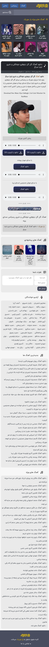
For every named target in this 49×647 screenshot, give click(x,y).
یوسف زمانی (31, 340)
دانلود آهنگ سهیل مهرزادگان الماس (33, 574)
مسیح (7, 314)
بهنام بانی (23, 310)
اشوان (11, 322)
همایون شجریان (39, 303)
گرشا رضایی (29, 347)
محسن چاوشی (27, 336)
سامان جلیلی (40, 347)
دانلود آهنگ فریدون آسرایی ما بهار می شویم (30, 519)
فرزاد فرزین (7, 329)
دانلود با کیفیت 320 (34, 152)
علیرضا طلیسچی (26, 333)
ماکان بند (29, 344)
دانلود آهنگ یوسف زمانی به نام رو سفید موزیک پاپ (27, 457)
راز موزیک (41, 226)
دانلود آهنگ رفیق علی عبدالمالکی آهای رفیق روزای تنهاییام (25, 489)
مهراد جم (32, 322)
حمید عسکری (30, 329)
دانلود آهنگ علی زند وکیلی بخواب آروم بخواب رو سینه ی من (24, 515)
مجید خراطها (9, 325)
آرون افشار (41, 322)
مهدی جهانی (10, 347)
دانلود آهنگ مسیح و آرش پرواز (35, 603)
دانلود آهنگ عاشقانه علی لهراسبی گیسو (32, 464)
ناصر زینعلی (20, 325)
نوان (4, 336)
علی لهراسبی (33, 310)
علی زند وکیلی (28, 314)
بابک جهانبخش (21, 322)
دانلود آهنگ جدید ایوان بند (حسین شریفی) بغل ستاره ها (26, 461)
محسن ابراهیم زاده (18, 340)
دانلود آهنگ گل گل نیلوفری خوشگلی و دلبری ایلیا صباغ (24, 65)
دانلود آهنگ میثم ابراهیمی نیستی (34, 585)
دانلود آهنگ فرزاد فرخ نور (37, 545)
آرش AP (42, 318)
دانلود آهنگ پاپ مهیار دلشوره (35, 402)
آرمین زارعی (16, 314)
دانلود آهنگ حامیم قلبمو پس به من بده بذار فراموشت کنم (25, 552)
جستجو (5, 12)
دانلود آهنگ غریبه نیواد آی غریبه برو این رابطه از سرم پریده (25, 578)
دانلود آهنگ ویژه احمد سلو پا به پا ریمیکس (30, 431)
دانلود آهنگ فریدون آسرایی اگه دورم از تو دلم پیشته (27, 607)
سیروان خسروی (28, 307)
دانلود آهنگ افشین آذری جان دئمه (34, 493)
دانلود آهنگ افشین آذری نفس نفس (33, 548)
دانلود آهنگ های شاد (38, 626)
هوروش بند (8, 318)
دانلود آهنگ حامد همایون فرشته (34, 570)
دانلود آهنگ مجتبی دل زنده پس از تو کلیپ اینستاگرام (27, 424)
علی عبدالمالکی (40, 333)
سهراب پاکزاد (40, 307)
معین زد (17, 318)
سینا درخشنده (40, 314)
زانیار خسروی (26, 303)
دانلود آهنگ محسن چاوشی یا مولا (34, 486)
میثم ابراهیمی (14, 336)
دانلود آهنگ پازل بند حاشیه (36, 581)
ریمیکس (14, 6)
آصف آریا (16, 303)
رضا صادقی (33, 318)
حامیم (43, 310)
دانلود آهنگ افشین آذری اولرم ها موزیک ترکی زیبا (28, 453)
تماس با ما (25, 643)
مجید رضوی (14, 333)
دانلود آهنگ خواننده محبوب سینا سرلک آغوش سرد (28, 413)
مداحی (5, 6)
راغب (25, 318)
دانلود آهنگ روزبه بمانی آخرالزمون (34, 497)
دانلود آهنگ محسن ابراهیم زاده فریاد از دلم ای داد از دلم (26, 589)
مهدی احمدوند (40, 344)
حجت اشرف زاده (14, 307)
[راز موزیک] (42, 5)
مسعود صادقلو (40, 336)
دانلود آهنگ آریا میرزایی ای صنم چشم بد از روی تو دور (27, 435)
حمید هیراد (41, 329)
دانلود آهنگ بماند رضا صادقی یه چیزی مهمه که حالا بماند (25, 530)
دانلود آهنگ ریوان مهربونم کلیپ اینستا (32, 361)
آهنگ (23, 6)
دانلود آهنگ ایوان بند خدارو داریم (34, 533)
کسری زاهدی (18, 344)
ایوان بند (42, 325)
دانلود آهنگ (24, 167)
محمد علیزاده (32, 325)
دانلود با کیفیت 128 (11, 152)
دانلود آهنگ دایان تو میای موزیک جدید (32, 428)
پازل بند (20, 347)
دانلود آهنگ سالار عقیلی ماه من (35, 592)
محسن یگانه (18, 329)
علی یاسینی (12, 310)
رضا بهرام (42, 340)
